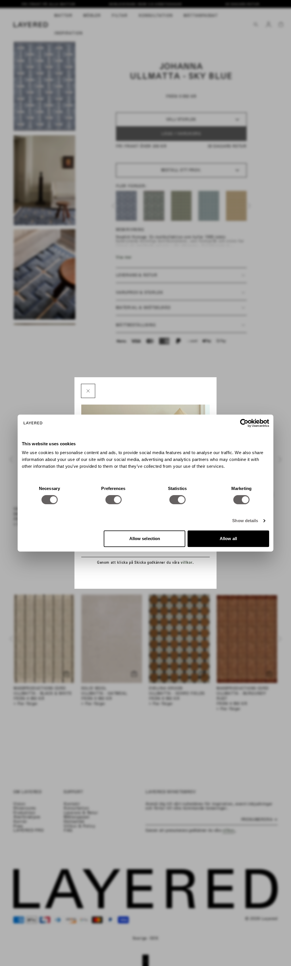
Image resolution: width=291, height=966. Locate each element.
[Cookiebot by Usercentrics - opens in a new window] (244, 423)
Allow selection (144, 538)
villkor (186, 562)
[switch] (113, 499)
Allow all (228, 538)
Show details (245, 520)
